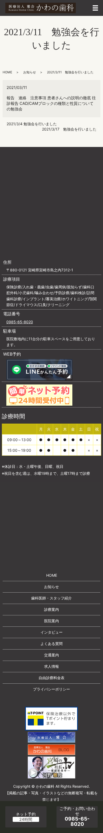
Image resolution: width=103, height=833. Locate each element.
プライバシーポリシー (51, 689)
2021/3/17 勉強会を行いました (69, 129)
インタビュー (51, 632)
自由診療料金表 (51, 677)
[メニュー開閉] (95, 8)
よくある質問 (51, 643)
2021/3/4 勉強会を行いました (32, 124)
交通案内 (51, 655)
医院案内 (51, 621)
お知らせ (29, 72)
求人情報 (51, 666)
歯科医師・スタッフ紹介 (51, 598)
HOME (7, 72)
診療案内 (51, 609)
